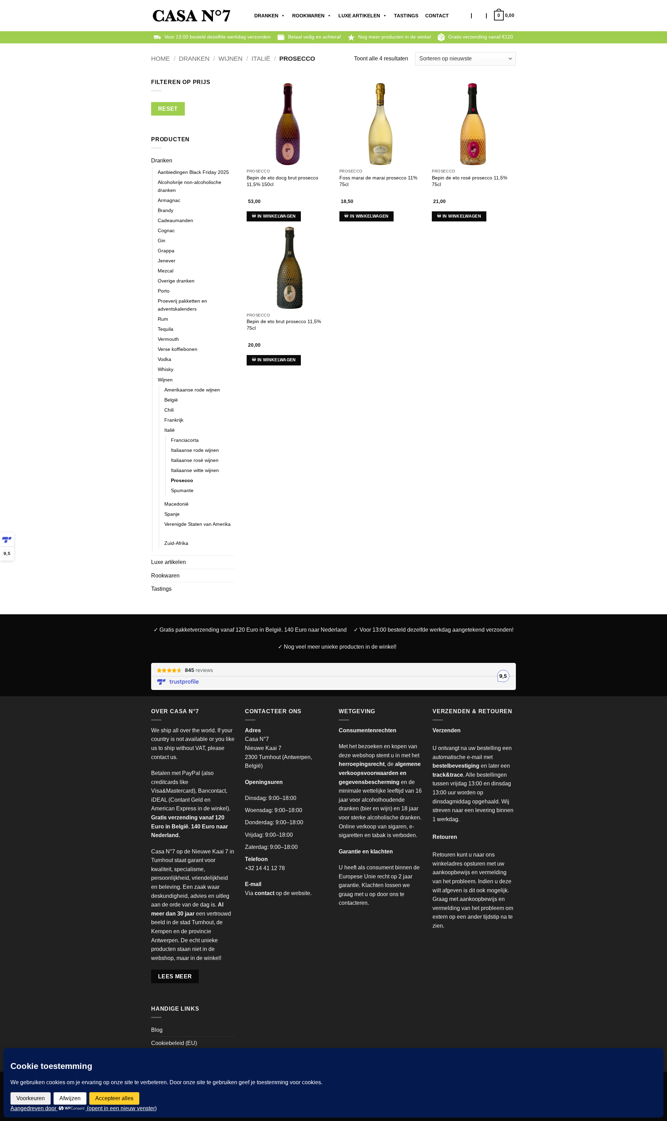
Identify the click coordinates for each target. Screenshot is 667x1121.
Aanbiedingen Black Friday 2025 (193, 172)
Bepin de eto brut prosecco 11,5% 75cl (284, 325)
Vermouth (168, 339)
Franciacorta (185, 440)
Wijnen (230, 58)
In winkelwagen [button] (276, 216)
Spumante (182, 490)
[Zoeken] (465, 15)
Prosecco (182, 480)
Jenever (166, 260)
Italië (261, 58)
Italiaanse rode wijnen (195, 450)
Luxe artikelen (359, 15)
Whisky (165, 369)
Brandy (165, 210)
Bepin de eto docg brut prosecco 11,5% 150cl (282, 181)
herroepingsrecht (362, 764)
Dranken (266, 15)
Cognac (166, 230)
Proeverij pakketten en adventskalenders (182, 305)
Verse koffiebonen (177, 349)
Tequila (165, 329)
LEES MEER (175, 976)
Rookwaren (308, 15)
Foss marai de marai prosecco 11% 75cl (378, 181)
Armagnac (169, 200)
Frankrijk (173, 420)
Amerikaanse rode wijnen (192, 390)
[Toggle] (230, 161)
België (171, 400)
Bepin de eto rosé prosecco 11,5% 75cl (469, 181)
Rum (163, 319)
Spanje (172, 514)
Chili (169, 410)
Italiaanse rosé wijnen (195, 460)
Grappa (166, 250)
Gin (161, 240)
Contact (437, 15)
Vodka (164, 359)
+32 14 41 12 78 (265, 868)
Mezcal (165, 270)
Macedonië (176, 504)
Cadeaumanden (175, 220)
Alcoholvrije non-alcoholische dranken (189, 186)
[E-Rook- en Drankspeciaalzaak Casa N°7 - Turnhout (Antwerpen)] (191, 16)
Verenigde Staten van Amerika (197, 524)
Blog (157, 1030)
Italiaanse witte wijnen (195, 470)
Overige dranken (176, 281)
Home (160, 58)
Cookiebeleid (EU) (174, 1043)
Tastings (406, 15)
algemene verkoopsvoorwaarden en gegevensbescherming (380, 773)
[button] (479, 15)
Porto (164, 291)
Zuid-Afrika (176, 543)
